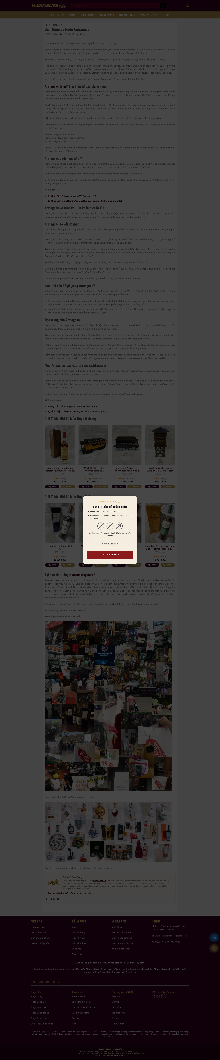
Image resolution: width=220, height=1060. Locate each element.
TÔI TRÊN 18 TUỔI (110, 555)
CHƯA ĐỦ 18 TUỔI (110, 544)
